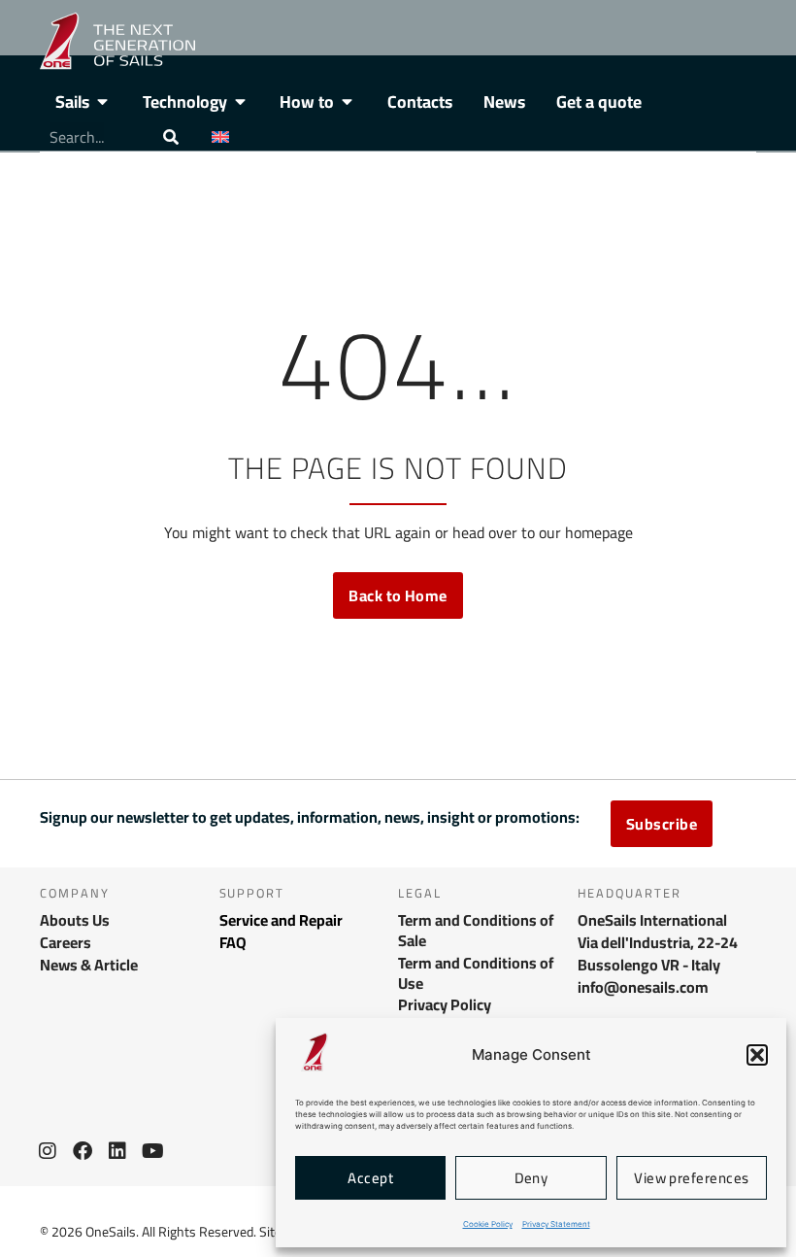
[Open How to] (347, 102)
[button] (757, 1055)
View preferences (691, 1178)
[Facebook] (82, 1151)
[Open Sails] (103, 102)
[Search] (170, 137)
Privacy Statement (556, 1224)
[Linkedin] (117, 1151)
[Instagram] (47, 1151)
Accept (370, 1178)
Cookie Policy (488, 1224)
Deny (531, 1178)
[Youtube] (152, 1151)
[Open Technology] (240, 102)
